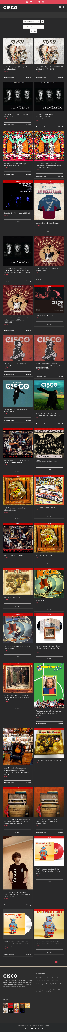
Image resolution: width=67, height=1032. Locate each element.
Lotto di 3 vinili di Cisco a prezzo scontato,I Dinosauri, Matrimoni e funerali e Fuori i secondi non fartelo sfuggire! (16, 771)
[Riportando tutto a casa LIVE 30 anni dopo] (10, 1005)
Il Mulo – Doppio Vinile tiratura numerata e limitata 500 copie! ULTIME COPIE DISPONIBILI (49, 366)
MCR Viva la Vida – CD (12, 598)
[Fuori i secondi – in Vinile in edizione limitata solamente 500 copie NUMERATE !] (18, 300)
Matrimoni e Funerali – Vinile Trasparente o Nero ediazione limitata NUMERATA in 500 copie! (49, 166)
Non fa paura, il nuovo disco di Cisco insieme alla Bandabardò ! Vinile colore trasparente (17, 944)
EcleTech (47, 1025)
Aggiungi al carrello (9, 77)
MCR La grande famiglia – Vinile (47, 461)
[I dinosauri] (10, 1011)
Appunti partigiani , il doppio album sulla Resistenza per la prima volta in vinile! (48, 648)
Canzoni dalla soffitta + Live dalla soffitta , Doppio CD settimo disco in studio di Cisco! (48, 821)
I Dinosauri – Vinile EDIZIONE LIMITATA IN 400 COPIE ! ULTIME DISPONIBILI (47, 116)
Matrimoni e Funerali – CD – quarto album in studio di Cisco (16, 165)
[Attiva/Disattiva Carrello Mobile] (60, 7)
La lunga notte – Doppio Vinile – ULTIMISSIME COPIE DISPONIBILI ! (48, 414)
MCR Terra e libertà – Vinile (45, 508)
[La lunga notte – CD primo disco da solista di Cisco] (18, 393)
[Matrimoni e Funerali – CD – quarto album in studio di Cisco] (18, 146)
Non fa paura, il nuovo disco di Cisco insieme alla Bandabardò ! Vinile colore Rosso (49, 871)
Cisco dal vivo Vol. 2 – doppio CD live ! (17, 213)
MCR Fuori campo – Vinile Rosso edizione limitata (15, 509)
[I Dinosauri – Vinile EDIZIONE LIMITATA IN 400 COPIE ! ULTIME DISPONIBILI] (49, 96)
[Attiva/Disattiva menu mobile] (63, 7)
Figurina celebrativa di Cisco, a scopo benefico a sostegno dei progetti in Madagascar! (48, 713)
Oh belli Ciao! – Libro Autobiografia (47, 223)
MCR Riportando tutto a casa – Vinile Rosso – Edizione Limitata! (16, 462)
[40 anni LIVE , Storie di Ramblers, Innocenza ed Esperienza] (27, 1005)
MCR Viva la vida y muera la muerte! (48, 760)
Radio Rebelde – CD (42, 601)
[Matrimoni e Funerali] (16, 1011)
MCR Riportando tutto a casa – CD (15, 555)
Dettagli (29, 77)
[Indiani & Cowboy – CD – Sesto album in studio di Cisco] (18, 51)
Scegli (6, 905)
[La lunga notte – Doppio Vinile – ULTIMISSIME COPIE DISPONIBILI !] (49, 395)
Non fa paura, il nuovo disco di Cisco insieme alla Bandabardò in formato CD (49, 943)
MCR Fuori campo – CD (44, 555)
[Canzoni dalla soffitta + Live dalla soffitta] (22, 1005)
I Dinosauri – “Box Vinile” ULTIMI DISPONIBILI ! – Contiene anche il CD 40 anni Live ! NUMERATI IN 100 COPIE (17, 270)
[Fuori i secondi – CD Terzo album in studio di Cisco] (49, 251)
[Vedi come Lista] (35, 31)
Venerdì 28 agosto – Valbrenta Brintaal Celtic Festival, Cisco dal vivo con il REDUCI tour (48, 979)
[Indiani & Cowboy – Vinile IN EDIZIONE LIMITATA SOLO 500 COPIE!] (49, 51)
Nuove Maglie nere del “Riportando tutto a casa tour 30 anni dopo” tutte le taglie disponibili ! (17, 894)
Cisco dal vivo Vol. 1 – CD (44, 316)
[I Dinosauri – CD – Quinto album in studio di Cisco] (18, 96)
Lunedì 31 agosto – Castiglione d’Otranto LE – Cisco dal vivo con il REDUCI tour (48, 991)
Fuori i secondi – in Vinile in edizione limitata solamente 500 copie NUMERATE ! (17, 320)
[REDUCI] (5, 1005)
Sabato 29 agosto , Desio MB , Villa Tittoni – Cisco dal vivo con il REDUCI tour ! (49, 985)
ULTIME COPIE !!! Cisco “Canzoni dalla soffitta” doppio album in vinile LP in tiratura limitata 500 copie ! (17, 821)
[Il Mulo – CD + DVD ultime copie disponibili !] (18, 348)
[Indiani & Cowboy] (5, 1011)
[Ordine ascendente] (42, 21)
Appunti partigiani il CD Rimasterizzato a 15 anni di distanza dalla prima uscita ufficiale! (17, 697)
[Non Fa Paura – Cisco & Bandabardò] (16, 1005)
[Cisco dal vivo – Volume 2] (22, 1011)
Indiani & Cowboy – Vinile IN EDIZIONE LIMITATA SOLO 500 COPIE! (49, 68)
